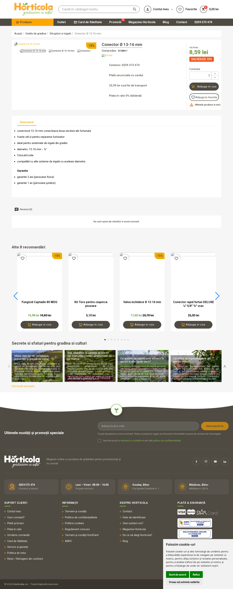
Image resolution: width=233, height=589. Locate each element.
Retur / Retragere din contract (25, 558)
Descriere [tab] (27, 122)
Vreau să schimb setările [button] (184, 582)
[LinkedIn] (225, 461)
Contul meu (14, 511)
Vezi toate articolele (23, 386)
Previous (9, 366)
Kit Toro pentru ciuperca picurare (90, 304)
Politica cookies (74, 523)
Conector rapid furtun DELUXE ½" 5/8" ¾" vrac (193, 304)
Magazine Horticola (134, 529)
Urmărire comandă (18, 535)
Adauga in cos (207, 86)
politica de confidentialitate (167, 440)
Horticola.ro (20, 584)
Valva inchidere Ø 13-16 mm (142, 302)
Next (224, 366)
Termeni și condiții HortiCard (81, 535)
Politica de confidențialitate (81, 517)
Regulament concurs (77, 529)
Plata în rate (14, 529)
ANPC (68, 541)
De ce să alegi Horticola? (137, 535)
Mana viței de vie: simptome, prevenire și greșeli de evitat (31, 357)
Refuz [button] (196, 574)
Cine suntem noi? (133, 523)
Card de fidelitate (17, 541)
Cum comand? (16, 517)
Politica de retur (16, 553)
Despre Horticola (134, 502)
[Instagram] (206, 461)
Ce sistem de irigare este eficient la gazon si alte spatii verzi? (142, 360)
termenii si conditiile (131, 440)
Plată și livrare (15, 523)
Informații (70, 502)
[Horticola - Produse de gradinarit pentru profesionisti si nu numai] (34, 9)
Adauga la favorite (204, 97)
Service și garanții (17, 547)
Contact (127, 511)
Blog (125, 541)
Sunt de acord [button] (177, 574)
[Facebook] (196, 461)
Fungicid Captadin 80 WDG (39, 302)
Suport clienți (15, 502)
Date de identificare (134, 517)
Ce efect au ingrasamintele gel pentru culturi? (192, 360)
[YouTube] (215, 461)
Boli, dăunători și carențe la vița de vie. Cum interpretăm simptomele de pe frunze (89, 356)
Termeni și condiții (75, 511)
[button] (15, 296)
